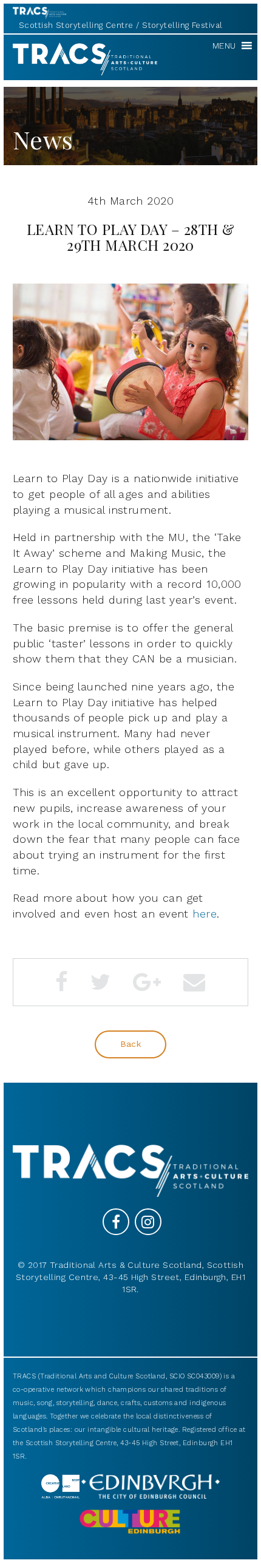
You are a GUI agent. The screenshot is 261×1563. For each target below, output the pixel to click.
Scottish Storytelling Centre (76, 25)
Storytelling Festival (182, 25)
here (204, 913)
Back (130, 1044)
